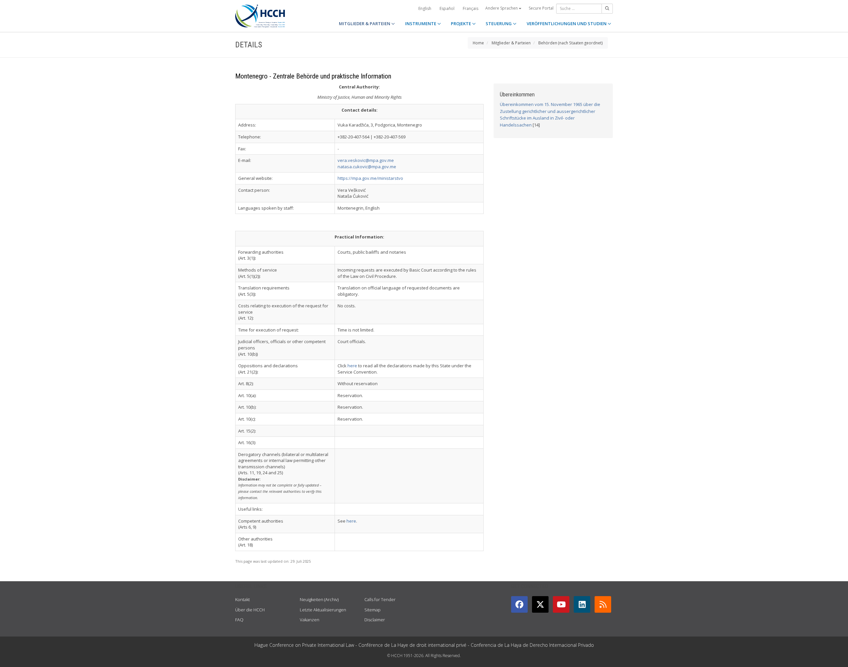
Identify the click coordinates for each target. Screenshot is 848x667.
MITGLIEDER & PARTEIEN (365, 23)
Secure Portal (541, 8)
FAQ (239, 620)
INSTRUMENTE (421, 23)
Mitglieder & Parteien (511, 42)
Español (447, 8)
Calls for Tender (380, 599)
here (352, 366)
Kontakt (242, 599)
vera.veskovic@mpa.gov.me (366, 160)
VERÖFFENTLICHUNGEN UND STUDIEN (567, 23)
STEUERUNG (499, 23)
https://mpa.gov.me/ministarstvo (370, 178)
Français (470, 8)
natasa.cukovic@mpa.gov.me (367, 167)
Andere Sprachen (502, 8)
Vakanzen (309, 620)
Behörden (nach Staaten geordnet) (570, 42)
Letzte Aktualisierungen (323, 610)
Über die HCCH (250, 610)
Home (478, 42)
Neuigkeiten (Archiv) (319, 599)
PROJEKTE (461, 23)
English (424, 8)
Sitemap (372, 610)
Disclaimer (374, 620)
